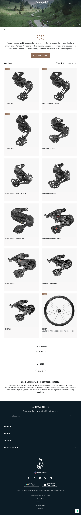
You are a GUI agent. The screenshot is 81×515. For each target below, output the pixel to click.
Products (9, 426)
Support (8, 440)
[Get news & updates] (69, 415)
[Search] (70, 2)
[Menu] (6, 2)
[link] (75, 2)
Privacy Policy (40, 505)
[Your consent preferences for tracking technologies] (77, 511)
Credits (40, 508)
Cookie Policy (40, 502)
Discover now (40, 55)
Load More (40, 351)
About (7, 433)
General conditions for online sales (40, 495)
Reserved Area (11, 447)
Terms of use (40, 498)
